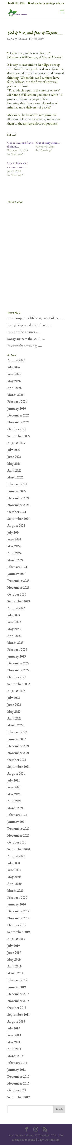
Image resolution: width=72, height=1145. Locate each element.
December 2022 (18, 663)
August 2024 (16, 526)
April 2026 (14, 388)
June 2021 (14, 787)
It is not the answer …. (23, 332)
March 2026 (15, 395)
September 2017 (18, 1097)
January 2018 (16, 1070)
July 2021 (13, 780)
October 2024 (16, 512)
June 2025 (14, 457)
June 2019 (14, 953)
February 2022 (17, 732)
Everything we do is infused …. (29, 325)
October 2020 (16, 842)
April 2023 (14, 636)
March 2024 (15, 560)
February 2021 (17, 815)
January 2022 (16, 739)
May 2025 (14, 464)
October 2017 (16, 1090)
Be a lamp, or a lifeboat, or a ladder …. (35, 318)
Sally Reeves (19, 39)
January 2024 (16, 574)
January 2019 (16, 987)
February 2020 (17, 898)
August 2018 (16, 1021)
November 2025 (18, 422)
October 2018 (16, 1008)
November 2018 (18, 1001)
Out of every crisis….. (48, 143)
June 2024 (14, 539)
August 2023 (16, 608)
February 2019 (17, 980)
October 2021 (16, 760)
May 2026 (14, 381)
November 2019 (18, 918)
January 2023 (16, 656)
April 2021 (14, 801)
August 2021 (16, 774)
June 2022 (14, 705)
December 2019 (18, 911)
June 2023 (14, 622)
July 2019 (13, 946)
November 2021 (18, 753)
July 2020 (13, 863)
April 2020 (14, 884)
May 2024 (14, 546)
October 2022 (16, 677)
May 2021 (14, 794)
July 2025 (13, 450)
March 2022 (15, 725)
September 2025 (18, 436)
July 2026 (13, 367)
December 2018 (18, 994)
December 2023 (18, 581)
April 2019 (14, 966)
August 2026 (16, 360)
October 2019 (16, 925)
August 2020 (16, 856)
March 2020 (15, 891)
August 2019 (16, 939)
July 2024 (13, 533)
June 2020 (14, 870)
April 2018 (14, 1049)
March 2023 (15, 643)
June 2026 (14, 374)
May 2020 (14, 877)
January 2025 (16, 491)
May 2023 (14, 629)
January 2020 (16, 904)
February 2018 (17, 1063)
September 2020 (18, 849)
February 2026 (17, 402)
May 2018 (14, 1042)
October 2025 (16, 429)
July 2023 (13, 615)
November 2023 (18, 588)
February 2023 (17, 650)
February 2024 (17, 567)
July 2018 (13, 1028)
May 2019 (14, 960)
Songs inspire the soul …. (26, 339)
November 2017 (18, 1083)
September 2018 (18, 1015)
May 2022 (14, 712)
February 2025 (17, 484)
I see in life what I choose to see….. (17, 165)
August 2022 (16, 691)
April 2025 (14, 471)
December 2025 (18, 415)
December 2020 (18, 829)
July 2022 (13, 698)
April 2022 (14, 718)
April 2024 (14, 553)
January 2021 (16, 822)
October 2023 (16, 594)
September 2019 (18, 932)
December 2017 (18, 1077)
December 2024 (18, 498)
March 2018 (15, 1056)
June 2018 (14, 1035)
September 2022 (18, 684)
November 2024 (18, 505)
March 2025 (15, 477)
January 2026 (16, 409)
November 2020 (18, 836)
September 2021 (18, 767)
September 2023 (18, 601)
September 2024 (18, 519)
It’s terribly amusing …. (24, 346)
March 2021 (15, 808)
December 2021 (18, 746)
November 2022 (18, 670)
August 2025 (16, 443)
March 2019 (15, 973)
